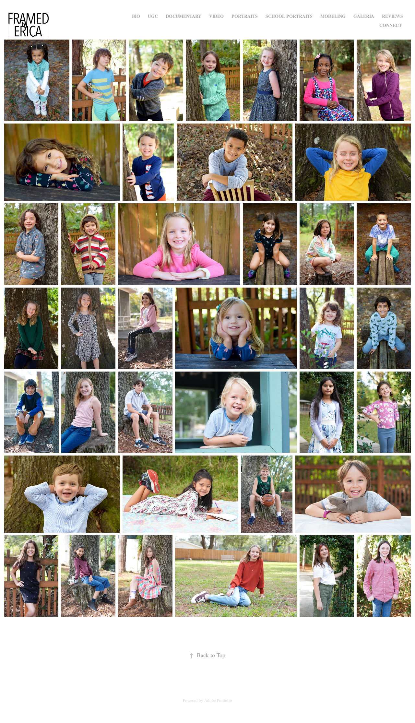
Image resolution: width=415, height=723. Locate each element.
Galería (363, 16)
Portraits (244, 16)
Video (216, 16)
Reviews (392, 16)
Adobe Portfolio (218, 700)
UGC (153, 16)
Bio (136, 16)
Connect (390, 25)
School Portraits (289, 16)
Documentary (183, 16)
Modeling (333, 16)
